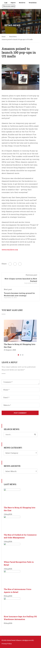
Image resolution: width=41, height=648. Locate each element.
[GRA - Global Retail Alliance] (12, 13)
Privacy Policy (7, 644)
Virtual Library (33, 2)
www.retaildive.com (10, 249)
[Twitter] (15, 264)
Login (5, 2)
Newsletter (22, 2)
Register (13, 2)
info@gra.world (27, 640)
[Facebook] (10, 264)
